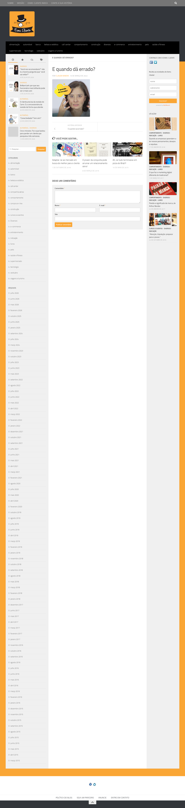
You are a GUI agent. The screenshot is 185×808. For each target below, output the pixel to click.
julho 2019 (14, 524)
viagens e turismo (55, 51)
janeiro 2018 (15, 599)
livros (12, 244)
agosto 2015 (15, 732)
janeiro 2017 (15, 639)
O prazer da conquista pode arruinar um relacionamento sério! (94, 163)
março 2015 (15, 760)
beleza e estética (51, 44)
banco (38, 44)
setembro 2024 (16, 333)
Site (56, 214)
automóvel (27, 44)
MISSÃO (20, 3)
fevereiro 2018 (16, 593)
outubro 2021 (15, 437)
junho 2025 (14, 322)
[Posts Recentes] (13, 60)
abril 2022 (14, 408)
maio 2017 (14, 616)
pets (147, 44)
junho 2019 (14, 530)
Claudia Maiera (62, 76)
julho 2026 (14, 293)
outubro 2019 (15, 512)
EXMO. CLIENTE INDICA (38, 3)
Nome (57, 205)
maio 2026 (14, 305)
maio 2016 (14, 680)
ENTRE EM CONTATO (120, 797)
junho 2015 (14, 743)
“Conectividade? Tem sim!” (30, 118)
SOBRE (10, 3)
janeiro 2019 (15, 553)
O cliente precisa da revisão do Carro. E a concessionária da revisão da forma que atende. (32, 104)
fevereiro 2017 (16, 633)
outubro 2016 (15, 651)
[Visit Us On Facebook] (151, 63)
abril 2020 (14, 501)
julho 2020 (14, 489)
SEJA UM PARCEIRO (85, 797)
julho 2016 (14, 668)
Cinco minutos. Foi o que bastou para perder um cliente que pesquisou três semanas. (32, 133)
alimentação (14, 44)
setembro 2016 (16, 657)
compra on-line (16, 203)
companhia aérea (17, 192)
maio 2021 (14, 460)
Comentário (60, 188)
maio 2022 (14, 403)
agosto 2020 (15, 483)
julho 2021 (14, 449)
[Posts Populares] (22, 60)
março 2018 (15, 587)
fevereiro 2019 (16, 547)
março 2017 (15, 628)
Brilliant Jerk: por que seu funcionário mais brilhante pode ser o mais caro (32, 88)
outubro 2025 (15, 316)
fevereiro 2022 (16, 420)
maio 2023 (14, 374)
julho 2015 (14, 737)
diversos (107, 44)
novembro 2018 (16, 558)
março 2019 (15, 541)
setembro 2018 (16, 570)
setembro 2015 (16, 726)
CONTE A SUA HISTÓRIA (61, 3)
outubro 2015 (15, 720)
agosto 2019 (15, 518)
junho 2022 (14, 397)
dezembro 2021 (16, 431)
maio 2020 (14, 495)
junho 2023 (14, 368)
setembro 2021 (16, 443)
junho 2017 (14, 610)
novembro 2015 (16, 714)
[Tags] (41, 60)
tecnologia (29, 51)
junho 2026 (14, 299)
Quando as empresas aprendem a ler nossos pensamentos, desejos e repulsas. (162, 141)
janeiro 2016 (15, 703)
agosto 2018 (15, 576)
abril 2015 (14, 755)
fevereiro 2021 (16, 478)
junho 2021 (14, 455)
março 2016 (15, 691)
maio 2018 (14, 582)
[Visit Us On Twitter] (155, 63)
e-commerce (119, 44)
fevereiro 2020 (16, 507)
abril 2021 (14, 466)
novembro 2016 (16, 645)
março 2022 (15, 414)
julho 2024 (14, 339)
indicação (13, 238)
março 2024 (15, 345)
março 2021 (15, 472)
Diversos (23, 66)
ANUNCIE (102, 797)
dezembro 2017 (16, 605)
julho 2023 (14, 362)
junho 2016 (14, 674)
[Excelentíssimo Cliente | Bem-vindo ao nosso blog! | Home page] (22, 23)
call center (66, 44)
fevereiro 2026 (16, 310)
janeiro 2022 (15, 426)
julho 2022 (14, 391)
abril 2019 (14, 535)
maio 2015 (14, 749)
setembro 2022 (16, 380)
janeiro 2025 (15, 328)
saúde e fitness (158, 44)
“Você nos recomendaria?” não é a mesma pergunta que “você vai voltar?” (32, 72)
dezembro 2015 (16, 709)
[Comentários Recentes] (31, 60)
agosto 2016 (15, 662)
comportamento (81, 44)
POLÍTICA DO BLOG (64, 797)
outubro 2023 (15, 356)
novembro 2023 (16, 351)
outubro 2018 (15, 564)
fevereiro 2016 (16, 697)
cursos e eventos (17, 215)
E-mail (102, 205)
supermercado (15, 51)
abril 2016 (14, 685)
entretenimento (135, 44)
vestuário (40, 51)
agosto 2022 (15, 385)
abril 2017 (14, 622)
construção (95, 44)
